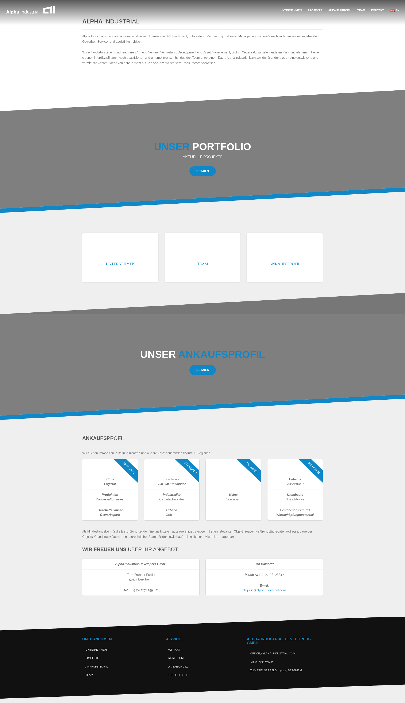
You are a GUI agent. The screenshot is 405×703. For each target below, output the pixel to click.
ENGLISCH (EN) (177, 675)
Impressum (176, 658)
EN (397, 10)
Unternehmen (291, 10)
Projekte (315, 10)
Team (361, 10)
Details (202, 171)
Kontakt (377, 10)
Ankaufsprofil (339, 10)
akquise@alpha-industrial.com (264, 590)
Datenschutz (178, 666)
